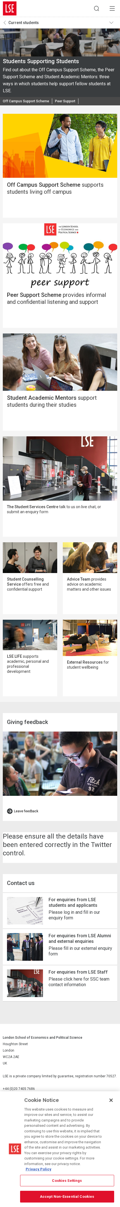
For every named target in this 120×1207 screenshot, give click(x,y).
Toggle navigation (113, 22)
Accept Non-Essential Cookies (67, 1196)
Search (96, 8)
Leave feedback (26, 811)
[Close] (111, 1100)
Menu (112, 8)
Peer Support (65, 101)
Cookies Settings (67, 1180)
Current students (23, 22)
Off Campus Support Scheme (26, 101)
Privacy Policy (38, 1169)
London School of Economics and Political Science (10, 8)
